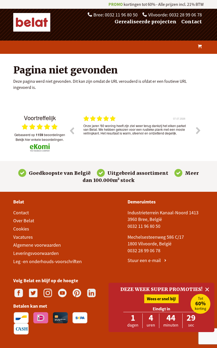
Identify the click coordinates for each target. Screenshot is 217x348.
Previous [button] (71, 130)
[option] (135, 134)
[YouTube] (62, 293)
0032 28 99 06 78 (144, 250)
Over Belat (23, 221)
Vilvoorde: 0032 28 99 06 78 (174, 15)
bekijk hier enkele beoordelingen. (40, 139)
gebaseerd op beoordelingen (39, 134)
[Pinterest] (77, 293)
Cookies (21, 229)
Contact (191, 22)
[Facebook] (19, 293)
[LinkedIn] (91, 293)
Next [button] (198, 130)
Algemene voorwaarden (37, 245)
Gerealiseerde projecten (146, 22)
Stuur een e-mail (145, 260)
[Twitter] (33, 293)
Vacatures (23, 237)
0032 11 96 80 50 (144, 226)
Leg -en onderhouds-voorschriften (47, 261)
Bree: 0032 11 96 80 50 (115, 15)
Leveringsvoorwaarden (36, 253)
